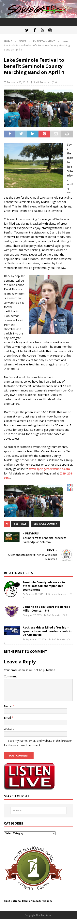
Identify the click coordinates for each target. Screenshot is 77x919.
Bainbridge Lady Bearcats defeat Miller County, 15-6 (46, 608)
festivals (20, 523)
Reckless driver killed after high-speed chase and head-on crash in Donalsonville (47, 631)
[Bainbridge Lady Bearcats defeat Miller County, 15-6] (12, 611)
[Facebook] (34, 30)
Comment (10, 676)
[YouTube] (42, 30)
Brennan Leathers (57, 594)
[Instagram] (50, 30)
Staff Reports (41, 82)
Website (9, 729)
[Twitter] (26, 30)
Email (8, 717)
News (22, 41)
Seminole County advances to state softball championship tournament (44, 585)
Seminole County (45, 523)
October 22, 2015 (34, 594)
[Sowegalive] (38, 15)
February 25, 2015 (17, 82)
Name (8, 706)
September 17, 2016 (35, 639)
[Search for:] (39, 810)
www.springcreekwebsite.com (49, 469)
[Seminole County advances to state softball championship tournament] (12, 589)
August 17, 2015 (33, 615)
